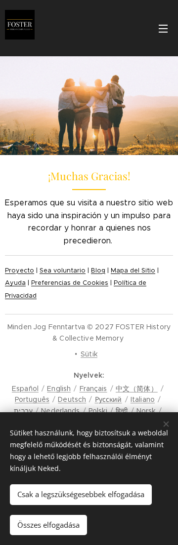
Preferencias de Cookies (69, 283)
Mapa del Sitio (133, 270)
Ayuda (15, 283)
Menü (163, 28)
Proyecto (19, 270)
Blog (98, 270)
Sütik (89, 354)
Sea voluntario (63, 270)
